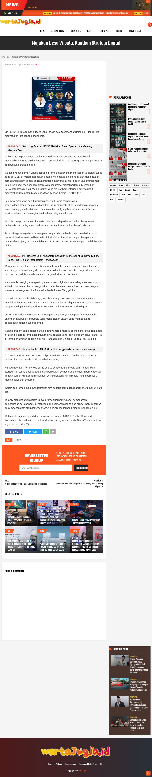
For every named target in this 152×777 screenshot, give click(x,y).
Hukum (128, 185)
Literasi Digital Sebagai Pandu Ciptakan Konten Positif (137, 122)
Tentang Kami (70, 764)
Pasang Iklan (135, 31)
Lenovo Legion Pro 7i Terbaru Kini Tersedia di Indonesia (86, 522)
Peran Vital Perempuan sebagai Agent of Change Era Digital (139, 166)
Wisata (112, 199)
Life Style (112, 190)
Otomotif (127, 190)
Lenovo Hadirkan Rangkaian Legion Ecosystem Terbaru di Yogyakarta (19, 520)
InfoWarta (136, 185)
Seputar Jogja (114, 194)
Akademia (113, 185)
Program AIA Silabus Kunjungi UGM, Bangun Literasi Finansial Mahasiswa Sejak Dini (139, 686)
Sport (129, 194)
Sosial (123, 194)
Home (42, 31)
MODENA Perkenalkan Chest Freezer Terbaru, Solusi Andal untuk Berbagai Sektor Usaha (52, 547)
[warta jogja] (76, 758)
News (120, 190)
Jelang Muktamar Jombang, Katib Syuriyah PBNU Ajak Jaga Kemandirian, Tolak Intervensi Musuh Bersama (82, 13)
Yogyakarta (121, 199)
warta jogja (82, 771)
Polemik (135, 190)
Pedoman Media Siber (88, 764)
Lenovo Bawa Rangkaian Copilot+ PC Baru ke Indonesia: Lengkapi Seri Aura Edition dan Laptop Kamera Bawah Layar (85, 545)
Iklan (102, 764)
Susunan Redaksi (55, 764)
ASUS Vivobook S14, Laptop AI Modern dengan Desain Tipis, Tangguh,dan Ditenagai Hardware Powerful (21, 545)
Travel (143, 194)
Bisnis (121, 185)
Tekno (19, 440)
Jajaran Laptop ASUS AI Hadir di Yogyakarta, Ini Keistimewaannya (58, 349)
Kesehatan (145, 185)
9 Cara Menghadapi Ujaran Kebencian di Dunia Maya (138, 150)
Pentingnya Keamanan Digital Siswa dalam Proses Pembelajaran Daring (138, 136)
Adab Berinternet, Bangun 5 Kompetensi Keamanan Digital (138, 107)
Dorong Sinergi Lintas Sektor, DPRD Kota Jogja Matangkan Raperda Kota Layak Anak (138, 725)
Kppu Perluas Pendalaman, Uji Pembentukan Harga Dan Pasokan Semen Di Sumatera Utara (139, 705)
